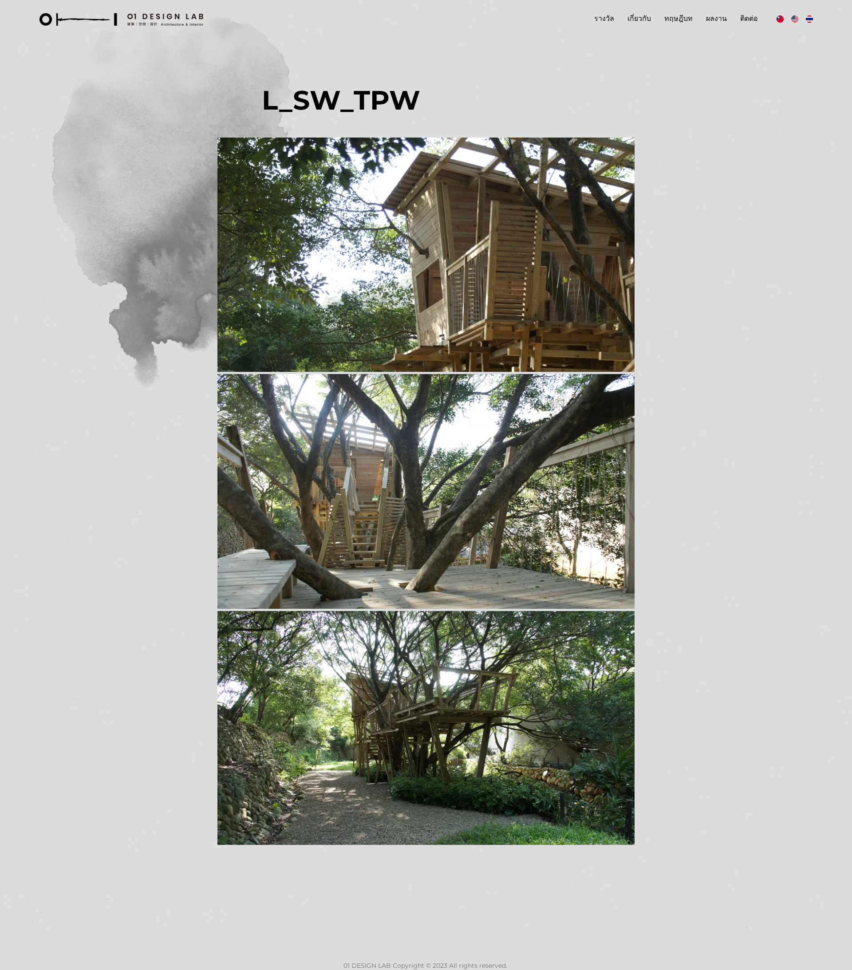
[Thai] (806, 19)
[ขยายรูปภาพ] (426, 255)
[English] (791, 19)
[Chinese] (777, 19)
